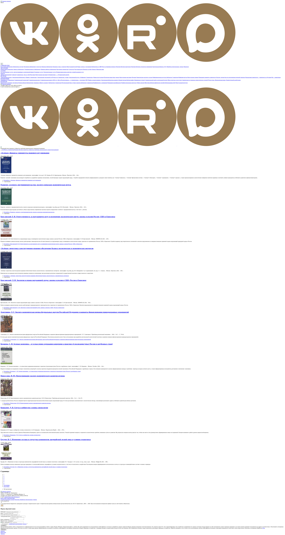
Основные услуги (38, 72)
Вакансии (186, 66)
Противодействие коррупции (123, 66)
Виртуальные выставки (42, 74)
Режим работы (4, 69)
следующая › (7, 485)
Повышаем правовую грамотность (207, 77)
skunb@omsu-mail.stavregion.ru (12, 497)
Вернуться (3, 532)
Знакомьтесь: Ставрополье (7, 80)
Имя (2, 513)
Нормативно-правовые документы (9, 82)
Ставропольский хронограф (21, 80)
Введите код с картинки (7, 520)
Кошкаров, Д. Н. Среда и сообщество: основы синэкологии (24, 408)
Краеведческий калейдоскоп (233, 80)
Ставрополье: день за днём (23, 74)
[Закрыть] (2, 505)
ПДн (263, 528)
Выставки (32, 74)
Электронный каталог (6, 77)
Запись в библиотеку (19, 69)
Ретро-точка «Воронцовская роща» (217, 80)
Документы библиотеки (30, 66)
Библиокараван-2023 (170, 82)
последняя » (7, 486)
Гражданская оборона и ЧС (159, 66)
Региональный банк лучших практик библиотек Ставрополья (77, 82)
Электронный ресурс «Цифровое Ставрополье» (81, 77)
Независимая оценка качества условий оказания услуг (70, 72)
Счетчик (3, 499)
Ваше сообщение (5, 519)
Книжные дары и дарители (59, 66)
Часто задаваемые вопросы (109, 66)
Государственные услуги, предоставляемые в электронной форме (17, 72)
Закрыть (3, 531)
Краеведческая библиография (126, 80)
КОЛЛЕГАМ (4, 81)
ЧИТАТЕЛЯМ (4, 68)
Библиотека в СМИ (97, 66)
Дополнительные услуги (49, 72)
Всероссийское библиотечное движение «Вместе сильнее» (33, 82)
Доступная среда (78, 69)
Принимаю (3, 529)
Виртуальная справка (192, 77)
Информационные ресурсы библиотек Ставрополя (165, 77)
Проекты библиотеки (47, 66)
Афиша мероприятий (6, 74)
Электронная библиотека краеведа (109, 80)
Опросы (94, 69)
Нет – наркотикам (276, 77)
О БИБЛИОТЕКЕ (5, 65)
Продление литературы (62, 69)
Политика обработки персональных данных (26, 499)
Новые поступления (98, 77)
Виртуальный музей (72, 66)
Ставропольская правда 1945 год (48, 80)
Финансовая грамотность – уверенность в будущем (258, 77)
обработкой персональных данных (17, 524)
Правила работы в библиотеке (48, 69)
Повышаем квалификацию (114, 82)
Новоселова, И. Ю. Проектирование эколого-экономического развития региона (33, 376)
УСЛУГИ (3, 70)
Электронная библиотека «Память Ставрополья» (24, 77)
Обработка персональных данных (174, 66)
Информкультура (183, 77)
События (14, 74)
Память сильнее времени (94, 80)
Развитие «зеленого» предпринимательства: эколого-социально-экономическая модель (36, 185)
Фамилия (3, 511)
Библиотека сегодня (18, 66)
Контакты (10, 69)
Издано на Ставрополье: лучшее (60, 77)
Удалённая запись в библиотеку (32, 69)
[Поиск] (4, 64)
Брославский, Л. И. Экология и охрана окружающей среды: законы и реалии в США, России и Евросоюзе (43, 280)
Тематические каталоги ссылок (144, 77)
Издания (134, 77)
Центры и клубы (87, 69)
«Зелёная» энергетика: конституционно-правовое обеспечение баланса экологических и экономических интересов (47, 248)
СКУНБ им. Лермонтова (8, 149)
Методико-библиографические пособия (155, 82)
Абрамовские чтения (139, 80)
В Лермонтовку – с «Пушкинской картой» (58, 74)
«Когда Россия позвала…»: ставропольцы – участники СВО (72, 80)
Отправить (3, 525)
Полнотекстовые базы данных (111, 77)
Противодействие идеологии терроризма (141, 66)
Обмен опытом (140, 82)
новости (3, 73)
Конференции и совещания (100, 82)
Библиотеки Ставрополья (55, 82)
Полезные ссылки (9, 499)
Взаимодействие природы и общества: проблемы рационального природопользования (36, 149)
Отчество (3, 514)
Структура (38, 66)
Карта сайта (4, 498)
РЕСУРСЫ (3, 76)
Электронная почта (6, 516)
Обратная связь (100, 69)
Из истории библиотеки (7, 66)
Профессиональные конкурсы (128, 82)
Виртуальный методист (182, 82)
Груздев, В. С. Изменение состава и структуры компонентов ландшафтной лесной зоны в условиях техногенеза (46, 439)
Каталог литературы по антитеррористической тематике (230, 77)
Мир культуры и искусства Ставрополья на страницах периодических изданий (188, 80)
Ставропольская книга (34, 80)
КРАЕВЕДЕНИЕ (5, 78)
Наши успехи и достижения (84, 66)
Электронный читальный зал (44, 77)
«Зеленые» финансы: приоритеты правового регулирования (25, 153)
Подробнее (22, 180)
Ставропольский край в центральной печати (156, 80)
